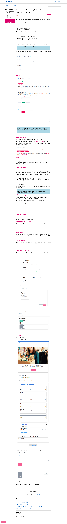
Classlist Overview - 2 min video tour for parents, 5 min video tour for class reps (30, 508)
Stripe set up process (40, 141)
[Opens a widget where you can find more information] (3, 522)
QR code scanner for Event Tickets (22, 504)
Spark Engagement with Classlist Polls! (10, 12)
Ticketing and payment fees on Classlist (23, 502)
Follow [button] (49, 15)
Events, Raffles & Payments (13, 5)
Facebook (16, 481)
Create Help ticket (58, 1)
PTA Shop (19, 5)
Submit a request (37, 494)
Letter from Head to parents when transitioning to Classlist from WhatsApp (29, 506)
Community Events (28, 31)
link (41, 484)
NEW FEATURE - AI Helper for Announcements (9, 16)
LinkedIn (19, 481)
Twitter (18, 481)
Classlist (6, 5)
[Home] (8, 2)
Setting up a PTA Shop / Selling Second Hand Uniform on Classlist (10, 21)
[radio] (31, 489)
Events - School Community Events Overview (24, 500)
